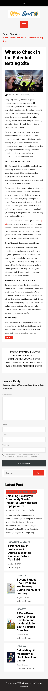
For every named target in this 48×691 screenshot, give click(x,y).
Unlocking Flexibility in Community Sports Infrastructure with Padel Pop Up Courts (22, 501)
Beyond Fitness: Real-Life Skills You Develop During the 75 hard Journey (28, 586)
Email (5, 434)
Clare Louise (13, 94)
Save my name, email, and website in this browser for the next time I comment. (22, 455)
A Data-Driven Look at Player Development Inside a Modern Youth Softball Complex (27, 622)
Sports (9, 337)
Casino (21, 646)
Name (5, 424)
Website (5, 445)
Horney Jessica (18, 567)
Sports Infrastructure (21, 491)
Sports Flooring (19, 541)
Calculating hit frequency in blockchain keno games (27, 655)
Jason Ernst (25, 601)
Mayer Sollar (28, 510)
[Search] (38, 472)
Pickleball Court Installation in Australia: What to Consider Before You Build (19, 552)
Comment (7, 394)
